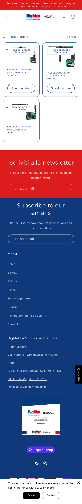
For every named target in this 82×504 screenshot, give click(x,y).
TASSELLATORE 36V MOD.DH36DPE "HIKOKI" (19, 72)
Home (11, 264)
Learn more (47, 487)
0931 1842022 (17, 378)
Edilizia (12, 281)
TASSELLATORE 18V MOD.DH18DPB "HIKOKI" (58, 75)
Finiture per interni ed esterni (27, 315)
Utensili (12, 307)
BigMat (12, 272)
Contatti (13, 324)
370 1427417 (38, 378)
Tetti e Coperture (19, 298)
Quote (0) (78, 374)
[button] (7, 17)
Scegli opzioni (21, 88)
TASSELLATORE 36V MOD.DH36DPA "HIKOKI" (19, 129)
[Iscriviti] (70, 188)
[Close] (78, 483)
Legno (12, 289)
